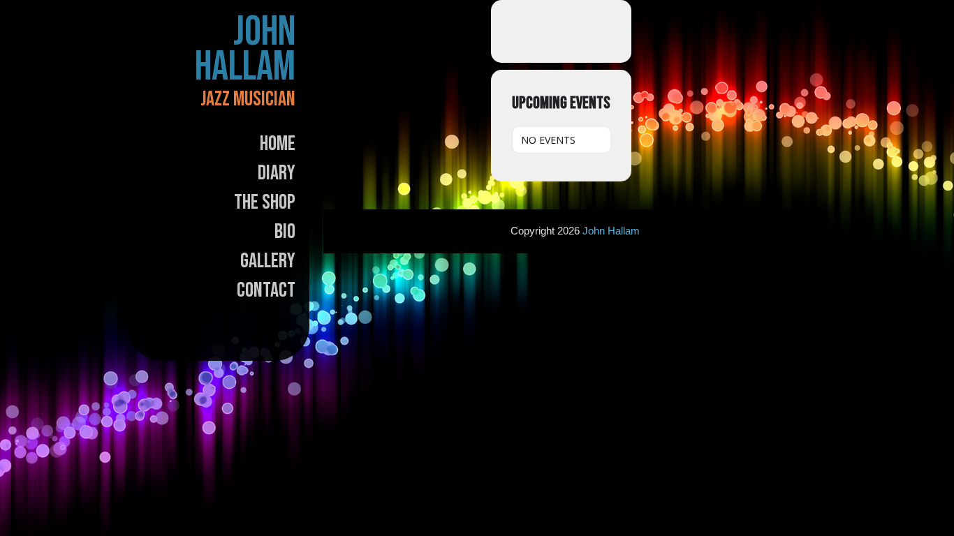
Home (277, 143)
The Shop (264, 202)
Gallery (267, 261)
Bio (284, 231)
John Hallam (245, 49)
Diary (276, 173)
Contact (266, 290)
